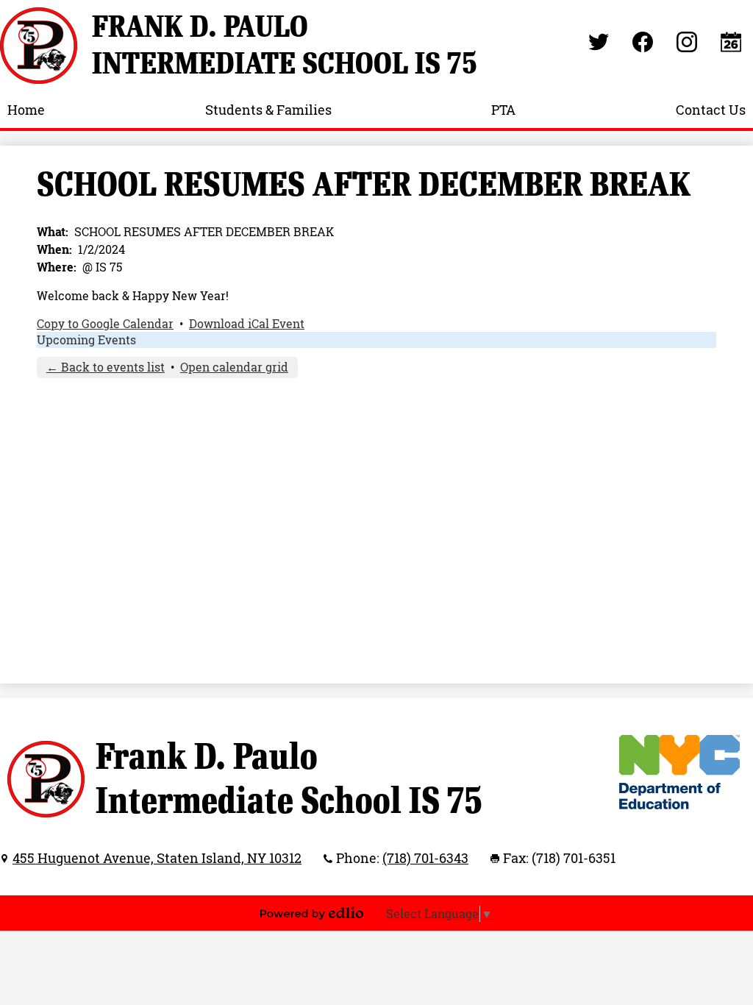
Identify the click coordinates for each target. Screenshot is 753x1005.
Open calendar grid (234, 367)
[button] (26, 109)
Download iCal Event (246, 324)
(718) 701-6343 (425, 858)
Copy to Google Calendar (105, 324)
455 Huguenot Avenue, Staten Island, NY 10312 (157, 858)
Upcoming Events (86, 340)
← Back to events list (105, 367)
